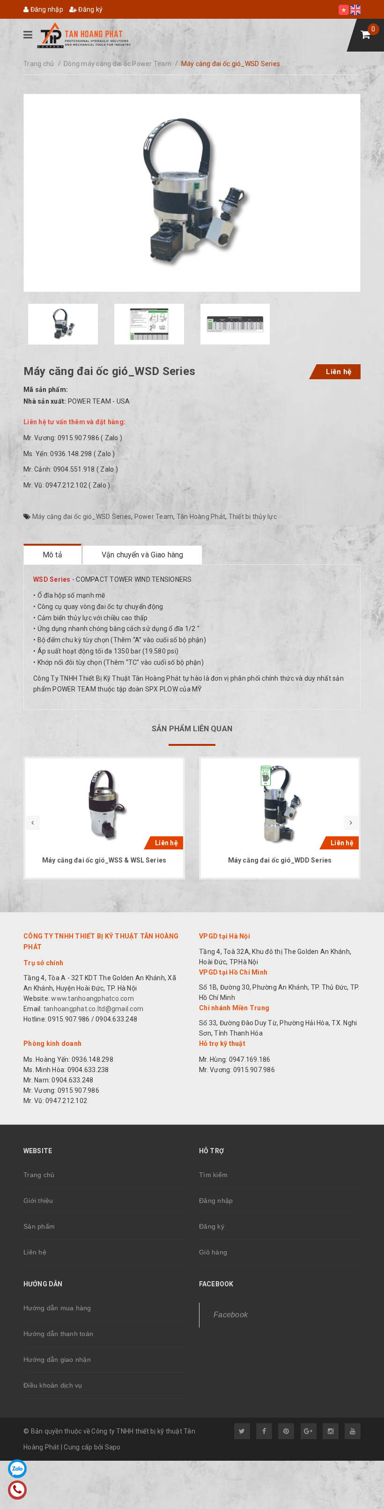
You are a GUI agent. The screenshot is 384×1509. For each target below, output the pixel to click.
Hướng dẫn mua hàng (57, 1308)
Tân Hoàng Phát (201, 516)
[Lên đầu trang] (356, 1483)
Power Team (154, 516)
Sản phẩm (39, 1226)
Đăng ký (90, 9)
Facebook (231, 1315)
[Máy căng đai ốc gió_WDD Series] (280, 804)
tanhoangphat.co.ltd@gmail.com (93, 1009)
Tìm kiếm (213, 1175)
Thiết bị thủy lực (253, 516)
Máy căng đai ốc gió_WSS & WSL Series (104, 860)
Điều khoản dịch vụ (52, 1385)
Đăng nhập (46, 9)
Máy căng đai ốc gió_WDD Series (280, 860)
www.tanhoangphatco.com (92, 998)
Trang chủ (38, 1175)
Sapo (113, 1447)
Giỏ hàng (213, 1252)
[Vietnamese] (344, 9)
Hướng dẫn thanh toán (58, 1333)
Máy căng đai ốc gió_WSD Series (82, 516)
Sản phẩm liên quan (192, 728)
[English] (355, 9)
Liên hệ (338, 372)
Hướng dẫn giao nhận (57, 1359)
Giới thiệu (38, 1200)
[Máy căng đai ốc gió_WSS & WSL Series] (104, 804)
